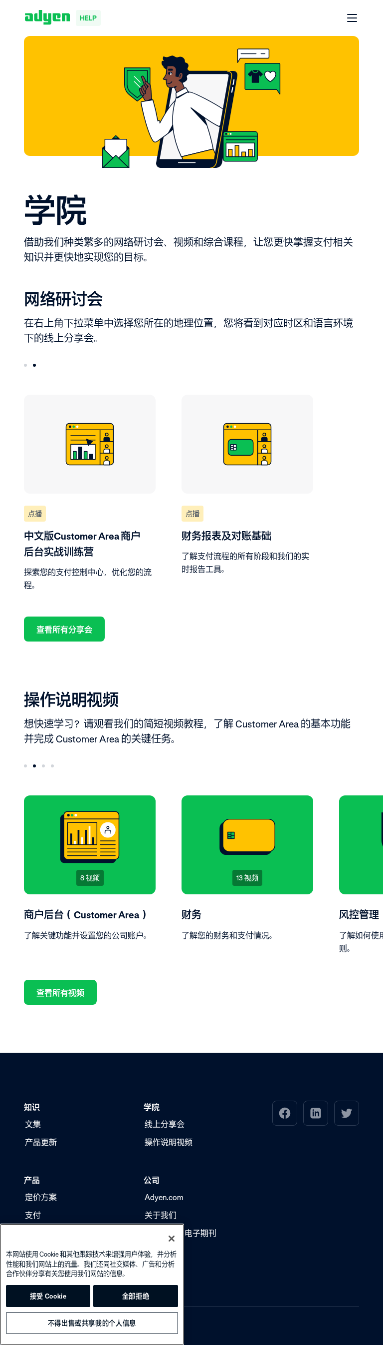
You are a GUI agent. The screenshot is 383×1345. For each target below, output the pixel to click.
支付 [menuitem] (33, 1215)
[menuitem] (284, 1113)
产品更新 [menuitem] (41, 1142)
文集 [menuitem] (33, 1124)
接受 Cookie (48, 1296)
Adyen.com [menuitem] (164, 1197)
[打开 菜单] (352, 18)
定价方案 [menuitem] (41, 1197)
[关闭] (172, 1239)
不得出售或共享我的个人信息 (92, 1323)
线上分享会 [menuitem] (165, 1124)
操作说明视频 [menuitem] (168, 1142)
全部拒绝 (136, 1296)
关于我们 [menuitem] (161, 1215)
